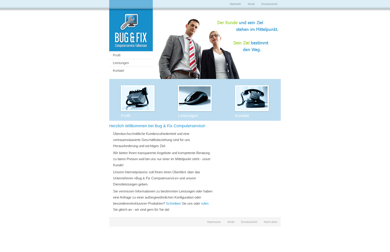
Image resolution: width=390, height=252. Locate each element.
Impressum (214, 222)
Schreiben (173, 203)
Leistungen (121, 63)
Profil (116, 55)
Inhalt (251, 4)
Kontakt (118, 70)
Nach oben (270, 222)
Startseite (235, 4)
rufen (205, 203)
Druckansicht (269, 4)
